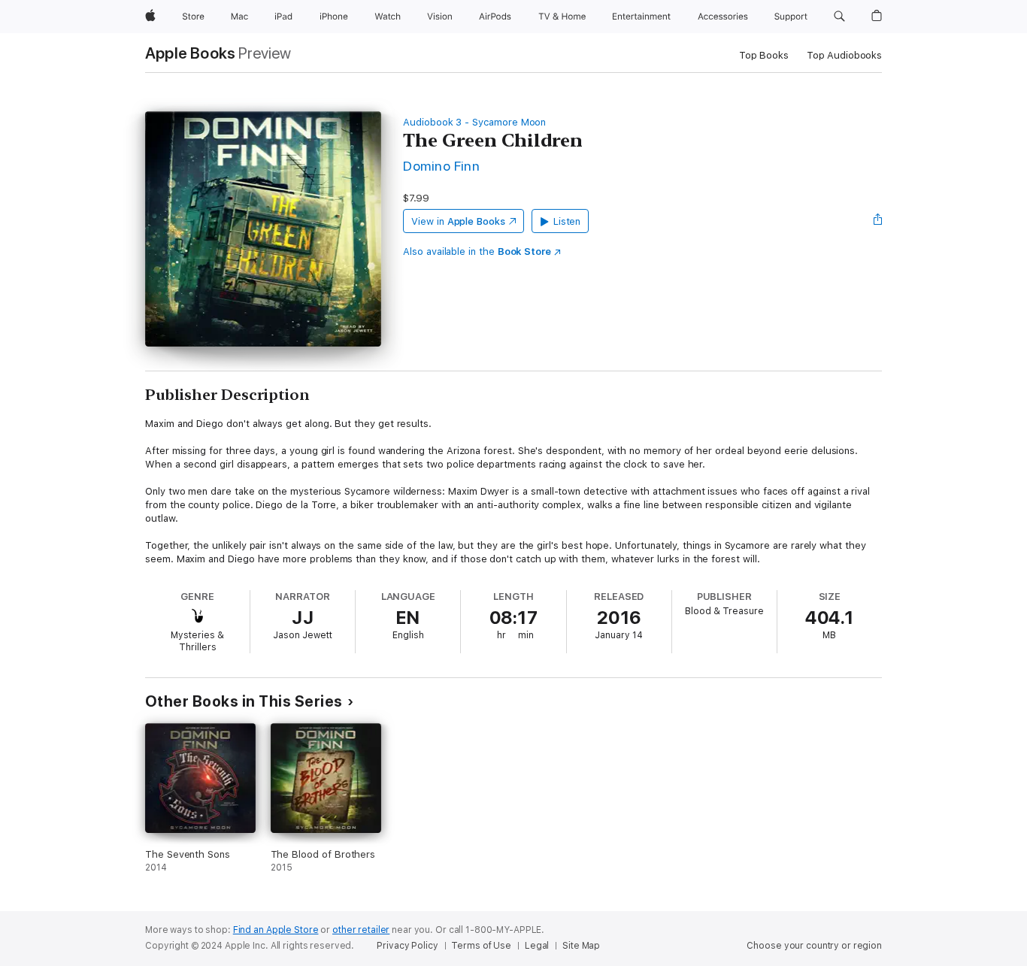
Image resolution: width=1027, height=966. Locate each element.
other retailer (360, 930)
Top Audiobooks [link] (844, 55)
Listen (567, 221)
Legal (537, 945)
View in (458, 221)
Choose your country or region (814, 945)
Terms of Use (481, 945)
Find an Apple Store (276, 930)
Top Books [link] (764, 55)
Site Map (581, 945)
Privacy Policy (407, 945)
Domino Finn (441, 166)
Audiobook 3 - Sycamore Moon (474, 122)
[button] (839, 16)
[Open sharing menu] (878, 221)
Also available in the (477, 251)
